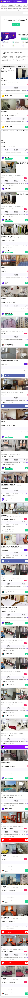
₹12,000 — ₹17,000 (8, 115)
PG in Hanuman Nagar (6, 60)
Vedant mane (4, 453)
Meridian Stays (5, 825)
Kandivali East (11, 8)
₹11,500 (4, 271)
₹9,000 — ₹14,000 (8, 580)
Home (2, 8)
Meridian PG (8, 839)
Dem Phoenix (4, 516)
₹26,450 (4, 395)
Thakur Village (18, 8)
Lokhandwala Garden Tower (7, 331)
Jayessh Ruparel (9, 344)
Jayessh (3, 329)
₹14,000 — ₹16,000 (8, 736)
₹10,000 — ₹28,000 (8, 457)
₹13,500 (4, 550)
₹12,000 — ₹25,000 (8, 519)
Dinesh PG (3, 298)
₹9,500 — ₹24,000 (8, 146)
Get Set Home (8, 747)
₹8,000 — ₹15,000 (8, 178)
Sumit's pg (4, 80)
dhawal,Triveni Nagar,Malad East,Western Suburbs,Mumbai (13, 640)
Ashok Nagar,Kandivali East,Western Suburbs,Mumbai (12, 392)
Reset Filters (16, 24)
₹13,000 (4, 84)
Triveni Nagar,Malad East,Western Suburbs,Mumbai (11, 609)
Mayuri (3, 267)
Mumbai (6, 8)
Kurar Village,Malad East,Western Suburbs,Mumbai (17, 516)
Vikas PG (3, 205)
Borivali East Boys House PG (8, 484)
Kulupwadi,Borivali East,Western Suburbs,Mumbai (11, 423)
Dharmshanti (4, 793)
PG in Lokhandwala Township (8, 59)
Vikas (2, 174)
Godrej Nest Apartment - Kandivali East (10, 360)
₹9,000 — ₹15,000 (8, 921)
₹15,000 (4, 333)
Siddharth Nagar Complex (6, 82)
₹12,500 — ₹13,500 (8, 766)
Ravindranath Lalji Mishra (7, 391)
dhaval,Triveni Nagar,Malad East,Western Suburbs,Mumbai (13, 671)
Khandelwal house (5, 762)
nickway (3, 142)
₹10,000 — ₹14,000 (8, 890)
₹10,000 (4, 488)
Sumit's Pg (4, 111)
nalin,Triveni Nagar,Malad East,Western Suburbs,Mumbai (12, 578)
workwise (3, 576)
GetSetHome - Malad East (7, 732)
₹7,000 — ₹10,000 (8, 611)
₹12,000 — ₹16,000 (8, 797)
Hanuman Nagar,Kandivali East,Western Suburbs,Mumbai (12, 361)
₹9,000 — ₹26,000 (8, 240)
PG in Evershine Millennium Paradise (8, 56)
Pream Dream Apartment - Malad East (10, 546)
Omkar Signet (4, 826)
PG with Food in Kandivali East (8, 57)
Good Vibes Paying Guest (7, 236)
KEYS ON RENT (4, 515)
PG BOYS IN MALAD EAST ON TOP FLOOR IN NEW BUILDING (10, 607)
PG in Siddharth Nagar (6, 62)
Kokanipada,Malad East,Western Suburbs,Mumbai (17, 826)
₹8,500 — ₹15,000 (8, 209)
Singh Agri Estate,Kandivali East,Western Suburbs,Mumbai (13, 144)
